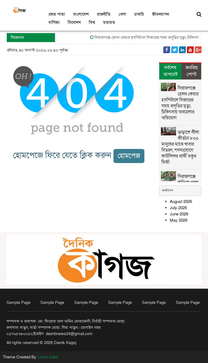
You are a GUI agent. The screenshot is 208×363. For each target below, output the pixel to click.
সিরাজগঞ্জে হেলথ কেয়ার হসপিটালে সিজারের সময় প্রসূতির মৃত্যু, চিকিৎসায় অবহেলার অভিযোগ (180, 103)
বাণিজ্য (54, 23)
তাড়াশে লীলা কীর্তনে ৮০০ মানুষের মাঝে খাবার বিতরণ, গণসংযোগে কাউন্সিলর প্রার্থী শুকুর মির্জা (180, 147)
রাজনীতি (103, 14)
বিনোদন (74, 23)
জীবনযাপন (160, 14)
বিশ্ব (92, 23)
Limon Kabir (47, 357)
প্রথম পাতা (56, 14)
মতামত (109, 23)
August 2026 (181, 201)
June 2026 (179, 214)
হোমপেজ (129, 155)
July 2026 (178, 208)
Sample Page (18, 302)
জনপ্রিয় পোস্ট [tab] (192, 71)
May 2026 (178, 220)
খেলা (122, 14)
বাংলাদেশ (81, 14)
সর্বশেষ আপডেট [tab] (170, 71)
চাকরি (139, 14)
